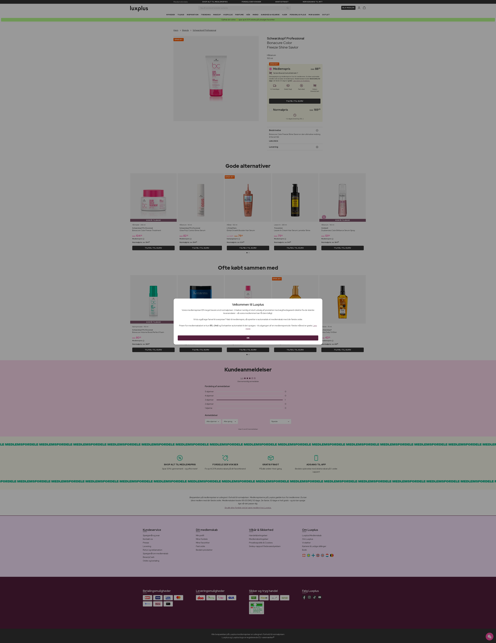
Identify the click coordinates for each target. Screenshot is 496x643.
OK (248, 338)
